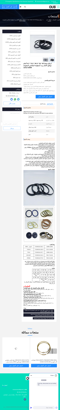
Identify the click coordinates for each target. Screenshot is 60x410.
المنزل (58, 19)
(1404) (13, 39)
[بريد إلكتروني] (12, 99)
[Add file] (56, 407)
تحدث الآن (12, 103)
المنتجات (54, 19)
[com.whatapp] (14, 99)
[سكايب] (18, 99)
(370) (15, 35)
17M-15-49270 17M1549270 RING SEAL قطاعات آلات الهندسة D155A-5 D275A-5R (44, 361)
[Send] (31, 407)
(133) (14, 48)
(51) (14, 45)
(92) (14, 61)
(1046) (12, 42)
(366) (15, 68)
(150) (15, 84)
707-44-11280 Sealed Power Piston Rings (43, 318)
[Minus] (31, 375)
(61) (14, 55)
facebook (25, 399)
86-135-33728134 (21, 392)
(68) (13, 58)
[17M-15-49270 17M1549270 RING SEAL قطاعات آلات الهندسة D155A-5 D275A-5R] (44, 348)
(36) (16, 74)
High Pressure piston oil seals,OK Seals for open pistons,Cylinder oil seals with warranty (42, 315)
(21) (13, 80)
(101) (15, 71)
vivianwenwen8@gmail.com (43, 1)
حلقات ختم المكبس (48, 20)
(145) (13, 64)
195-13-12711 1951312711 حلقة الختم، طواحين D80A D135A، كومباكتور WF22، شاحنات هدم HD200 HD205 (17, 361)
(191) (14, 51)
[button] (54, 351)
